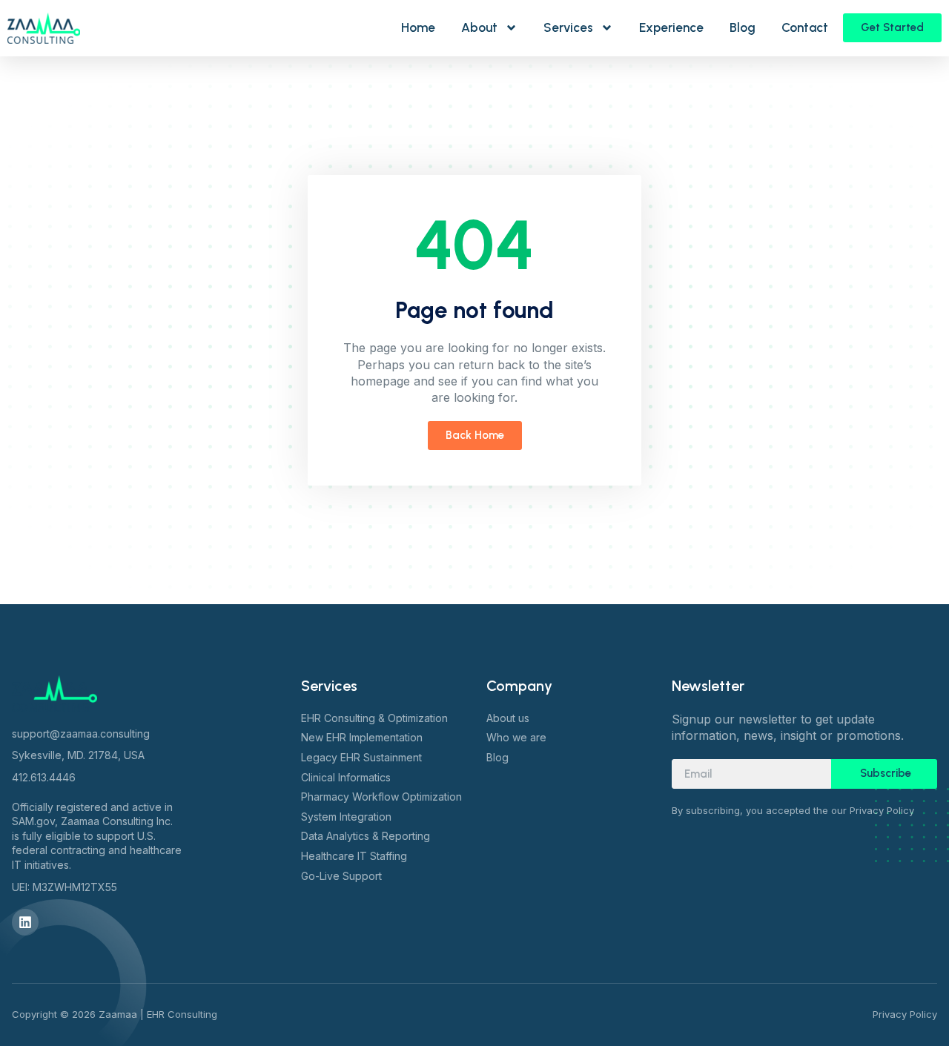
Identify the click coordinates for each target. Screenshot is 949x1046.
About (479, 27)
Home (418, 27)
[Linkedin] (25, 922)
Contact (804, 27)
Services (568, 27)
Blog (742, 27)
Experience (671, 27)
